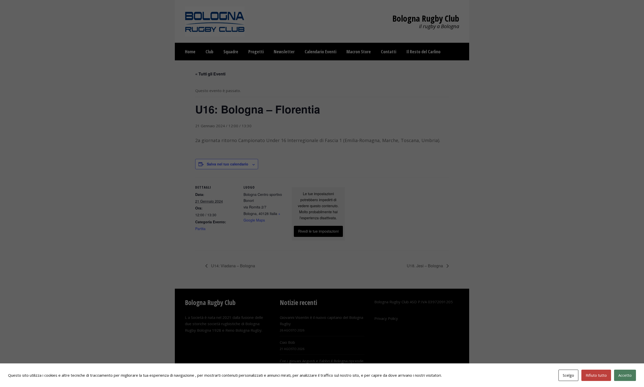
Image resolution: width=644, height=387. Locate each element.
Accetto (625, 375)
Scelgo (568, 375)
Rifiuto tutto (596, 375)
